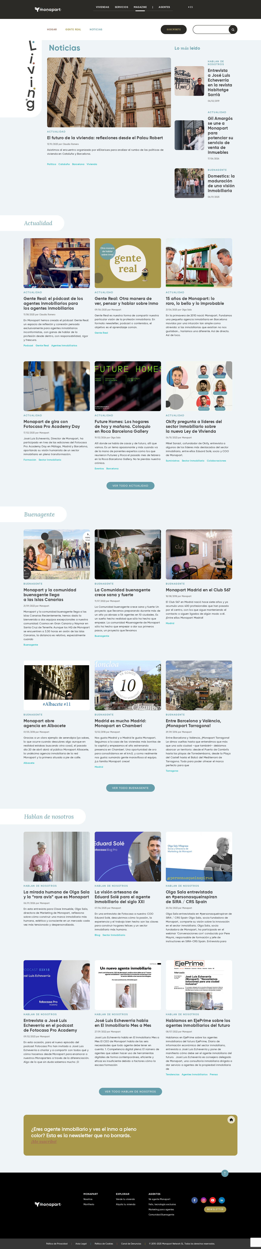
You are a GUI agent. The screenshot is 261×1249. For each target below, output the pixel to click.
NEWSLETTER (215, 1209)
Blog (97, 935)
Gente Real (73, 29)
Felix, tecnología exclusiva (162, 1204)
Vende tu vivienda (125, 1199)
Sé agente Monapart (159, 1199)
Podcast (28, 345)
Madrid (170, 623)
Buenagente (31, 645)
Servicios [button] (121, 7)
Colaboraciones (216, 461)
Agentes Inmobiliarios (64, 345)
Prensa (214, 1074)
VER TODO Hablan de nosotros (130, 1091)
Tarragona (172, 771)
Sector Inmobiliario (50, 460)
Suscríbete (174, 29)
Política (51, 164)
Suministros (172, 461)
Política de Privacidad (57, 1243)
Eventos (99, 468)
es (191, 7)
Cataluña (64, 164)
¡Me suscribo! (44, 1141)
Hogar (52, 29)
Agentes (164, 7)
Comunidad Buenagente (161, 1214)
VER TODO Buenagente (130, 788)
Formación (30, 460)
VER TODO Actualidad (130, 485)
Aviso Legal (81, 1243)
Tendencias (172, 1074)
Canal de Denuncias (131, 1243)
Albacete (29, 763)
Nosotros (88, 1199)
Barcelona (78, 164)
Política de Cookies (104, 1243)
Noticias (96, 29)
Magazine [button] (140, 7)
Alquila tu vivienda (125, 1204)
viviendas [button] (102, 7)
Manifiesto (89, 1204)
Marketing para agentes (161, 1209)
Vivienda (92, 164)
